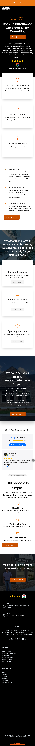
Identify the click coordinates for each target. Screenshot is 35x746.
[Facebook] (11, 639)
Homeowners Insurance (9, 653)
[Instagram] (17, 639)
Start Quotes (16, 3)
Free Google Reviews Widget (18, 475)
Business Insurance (7, 657)
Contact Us (5, 674)
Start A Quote (16, 743)
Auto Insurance (6, 651)
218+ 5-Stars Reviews (17, 69)
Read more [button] (7, 467)
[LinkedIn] (23, 639)
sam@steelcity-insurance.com (15, 615)
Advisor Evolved (22, 736)
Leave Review (6, 678)
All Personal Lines (7, 659)
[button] (17, 282)
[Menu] (32, 8)
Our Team (5, 676)
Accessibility (12, 736)
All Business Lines (7, 661)
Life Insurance (6, 655)
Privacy (29, 735)
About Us (4, 672)
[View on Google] (6, 454)
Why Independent (7, 682)
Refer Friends (6, 680)
